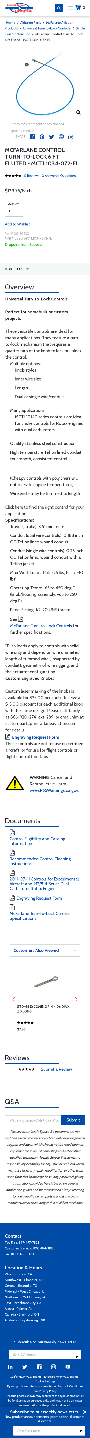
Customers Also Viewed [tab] (36, 950)
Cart (84, 7)
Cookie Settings (45, 1381)
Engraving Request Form (35, 737)
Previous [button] (14, 1000)
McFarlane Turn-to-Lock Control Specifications (40, 916)
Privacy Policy (48, 1391)
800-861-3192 (43, 1248)
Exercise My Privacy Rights (61, 1376)
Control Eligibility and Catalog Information (37, 841)
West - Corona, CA (18, 1274)
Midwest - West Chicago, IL (24, 1291)
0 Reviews (31, 175)
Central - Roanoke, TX (21, 1285)
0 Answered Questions (59, 175)
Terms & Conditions (70, 1386)
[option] (45, 84)
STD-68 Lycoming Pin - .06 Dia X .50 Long (43, 1008)
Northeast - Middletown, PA (25, 1297)
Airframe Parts (30, 22)
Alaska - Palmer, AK (18, 1308)
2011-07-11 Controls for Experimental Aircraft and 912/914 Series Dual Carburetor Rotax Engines (44, 884)
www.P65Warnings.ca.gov (54, 790)
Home (10, 22)
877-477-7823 (29, 1242)
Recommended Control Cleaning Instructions (40, 861)
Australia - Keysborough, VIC (25, 1320)
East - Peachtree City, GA (23, 1303)
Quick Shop (45, 1030)
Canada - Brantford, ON (22, 1314)
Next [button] (76, 1000)
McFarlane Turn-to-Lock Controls (41, 625)
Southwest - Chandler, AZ (24, 1280)
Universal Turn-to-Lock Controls (47, 28)
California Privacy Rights (25, 1376)
